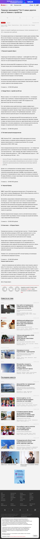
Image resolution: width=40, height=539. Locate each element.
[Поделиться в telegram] (32, 17)
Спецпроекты (13, 505)
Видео (2, 503)
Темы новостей (32, 503)
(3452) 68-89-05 (24, 516)
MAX (22, 292)
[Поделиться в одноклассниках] (20, 17)
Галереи (12, 503)
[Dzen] (27, 510)
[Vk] (5, 510)
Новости (21, 503)
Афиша (21, 497)
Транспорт (3, 494)
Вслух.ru (4, 5)
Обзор (30, 494)
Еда (30, 500)
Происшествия (17, 5)
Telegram (29, 289)
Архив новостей (4, 505)
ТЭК (11, 500)
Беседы (21, 493)
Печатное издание (23, 505)
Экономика (31, 497)
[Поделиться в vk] (7, 17)
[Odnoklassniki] (12, 510)
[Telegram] (20, 510)
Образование (13, 497)
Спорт (2, 497)
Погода (21, 500)
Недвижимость (23, 494)
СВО (11, 5)
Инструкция (3, 500)
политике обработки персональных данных (17, 536)
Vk (26, 290)
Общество (3, 22)
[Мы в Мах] (31, 5)
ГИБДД (30, 505)
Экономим (31, 493)
